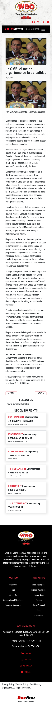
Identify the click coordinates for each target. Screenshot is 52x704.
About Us (13, 595)
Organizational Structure (13, 600)
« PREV (11, 393)
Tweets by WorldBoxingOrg (17, 404)
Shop (39, 610)
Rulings (39, 600)
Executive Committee (13, 605)
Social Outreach (39, 605)
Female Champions (38, 590)
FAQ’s (13, 590)
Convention (39, 615)
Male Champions (38, 585)
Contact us (13, 585)
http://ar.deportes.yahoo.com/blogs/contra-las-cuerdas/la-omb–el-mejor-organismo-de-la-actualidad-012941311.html (26, 380)
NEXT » (41, 393)
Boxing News (39, 595)
